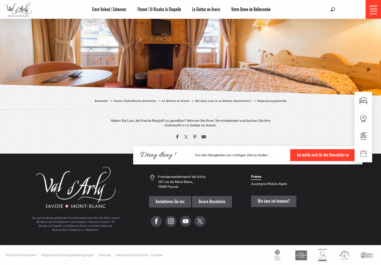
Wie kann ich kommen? (274, 201)
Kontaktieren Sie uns (170, 201)
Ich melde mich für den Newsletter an (323, 155)
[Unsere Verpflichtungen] (300, 255)
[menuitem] (18, 9)
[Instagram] (171, 223)
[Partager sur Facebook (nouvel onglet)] (177, 137)
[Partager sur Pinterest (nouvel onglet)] (195, 137)
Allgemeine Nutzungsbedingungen (67, 255)
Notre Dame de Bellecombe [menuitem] (251, 9)
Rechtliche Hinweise (21, 255)
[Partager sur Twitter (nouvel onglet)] (186, 137)
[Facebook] (156, 223)
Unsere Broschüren (212, 201)
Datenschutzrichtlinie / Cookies (139, 255)
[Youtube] (185, 223)
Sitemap (104, 255)
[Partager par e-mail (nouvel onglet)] (204, 137)
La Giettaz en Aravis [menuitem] (206, 9)
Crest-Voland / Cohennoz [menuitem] (109, 9)
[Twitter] (200, 223)
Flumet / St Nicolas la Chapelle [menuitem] (159, 9)
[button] (333, 9)
